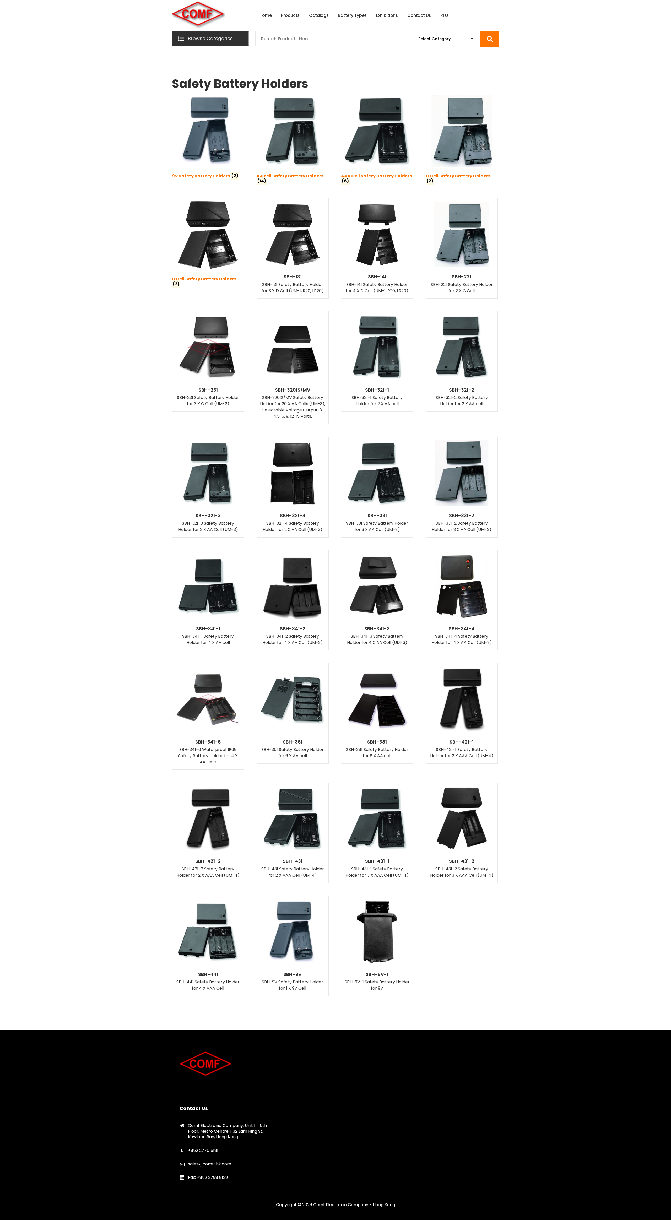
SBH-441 (208, 974)
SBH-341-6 (208, 742)
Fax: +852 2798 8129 (208, 1177)
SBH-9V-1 (377, 974)
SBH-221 (461, 277)
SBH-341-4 (461, 629)
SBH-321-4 (292, 515)
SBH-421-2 (208, 861)
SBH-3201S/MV (292, 390)
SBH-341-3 (377, 629)
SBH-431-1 (377, 861)
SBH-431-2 (461, 861)
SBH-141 (377, 277)
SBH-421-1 (462, 742)
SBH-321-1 (377, 390)
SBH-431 (292, 861)
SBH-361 (292, 742)
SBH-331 (377, 515)
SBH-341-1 (208, 629)
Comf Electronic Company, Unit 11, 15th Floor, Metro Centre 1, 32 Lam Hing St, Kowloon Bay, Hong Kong (227, 1131)
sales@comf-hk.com (209, 1164)
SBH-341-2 (292, 629)
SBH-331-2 (461, 515)
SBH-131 (293, 277)
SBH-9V (292, 974)
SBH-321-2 (461, 390)
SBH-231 (208, 390)
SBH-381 (377, 742)
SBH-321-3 (208, 515)
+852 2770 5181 (203, 1150)
